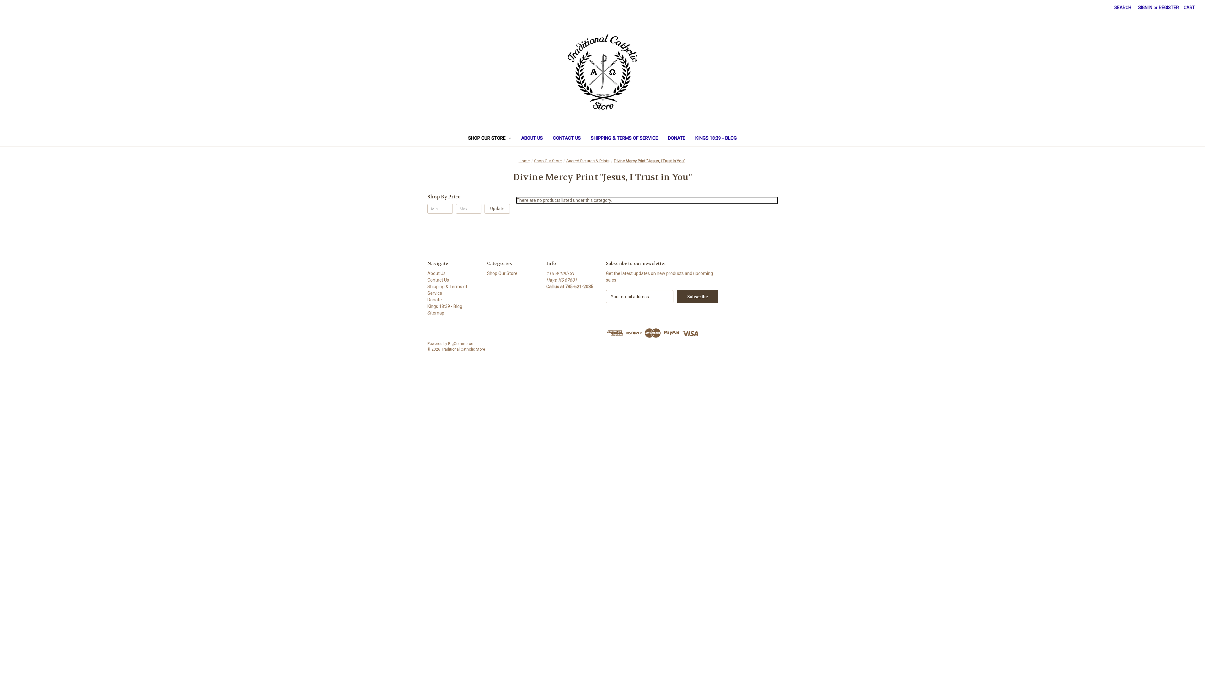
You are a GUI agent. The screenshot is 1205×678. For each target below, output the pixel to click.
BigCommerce (460, 344)
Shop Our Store (487, 138)
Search (1122, 7)
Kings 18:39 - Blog (716, 138)
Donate (676, 138)
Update (497, 208)
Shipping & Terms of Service (624, 138)
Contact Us (567, 138)
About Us (532, 138)
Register (1169, 7)
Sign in (1145, 7)
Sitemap (435, 312)
